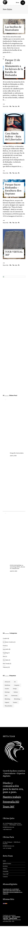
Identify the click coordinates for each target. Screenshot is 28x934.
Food (6, 695)
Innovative (6, 649)
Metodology (17, 699)
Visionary (5, 667)
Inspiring (5, 653)
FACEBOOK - (7, 917)
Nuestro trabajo (12, 797)
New (4, 656)
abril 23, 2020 (13, 571)
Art (15, 681)
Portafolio (5, 871)
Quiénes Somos (7, 863)
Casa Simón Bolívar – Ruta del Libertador (13, 136)
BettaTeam (7, 685)
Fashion (16, 692)
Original (7, 702)
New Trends (6, 663)
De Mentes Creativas (8, 642)
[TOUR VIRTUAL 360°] (14, 244)
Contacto (5, 876)
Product (15, 702)
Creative (5, 638)
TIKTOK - (6, 918)
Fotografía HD (11, 801)
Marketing (7, 699)
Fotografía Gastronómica (17, 453)
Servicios (5, 866)
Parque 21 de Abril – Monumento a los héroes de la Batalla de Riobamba (14, 68)
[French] (5, 903)
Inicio (4, 861)
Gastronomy (14, 695)
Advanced (7, 681)
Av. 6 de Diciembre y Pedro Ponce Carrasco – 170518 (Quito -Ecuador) (12, 824)
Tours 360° (8, 806)
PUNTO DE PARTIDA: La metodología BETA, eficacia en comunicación (17, 567)
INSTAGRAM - (16, 917)
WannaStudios (8, 706)
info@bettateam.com (8, 827)
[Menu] (22, 2)
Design (15, 688)
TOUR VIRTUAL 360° (14, 253)
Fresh (4, 645)
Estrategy (7, 692)
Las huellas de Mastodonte (13, 28)
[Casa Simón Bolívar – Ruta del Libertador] (14, 128)
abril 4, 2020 (13, 455)
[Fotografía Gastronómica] (5, 454)
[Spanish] (6, 903)
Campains (16, 685)
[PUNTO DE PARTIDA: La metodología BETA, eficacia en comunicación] (5, 568)
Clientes (5, 869)
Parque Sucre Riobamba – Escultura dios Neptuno (13, 189)
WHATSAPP (13, 918)
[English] (3, 903)
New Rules (5, 660)
